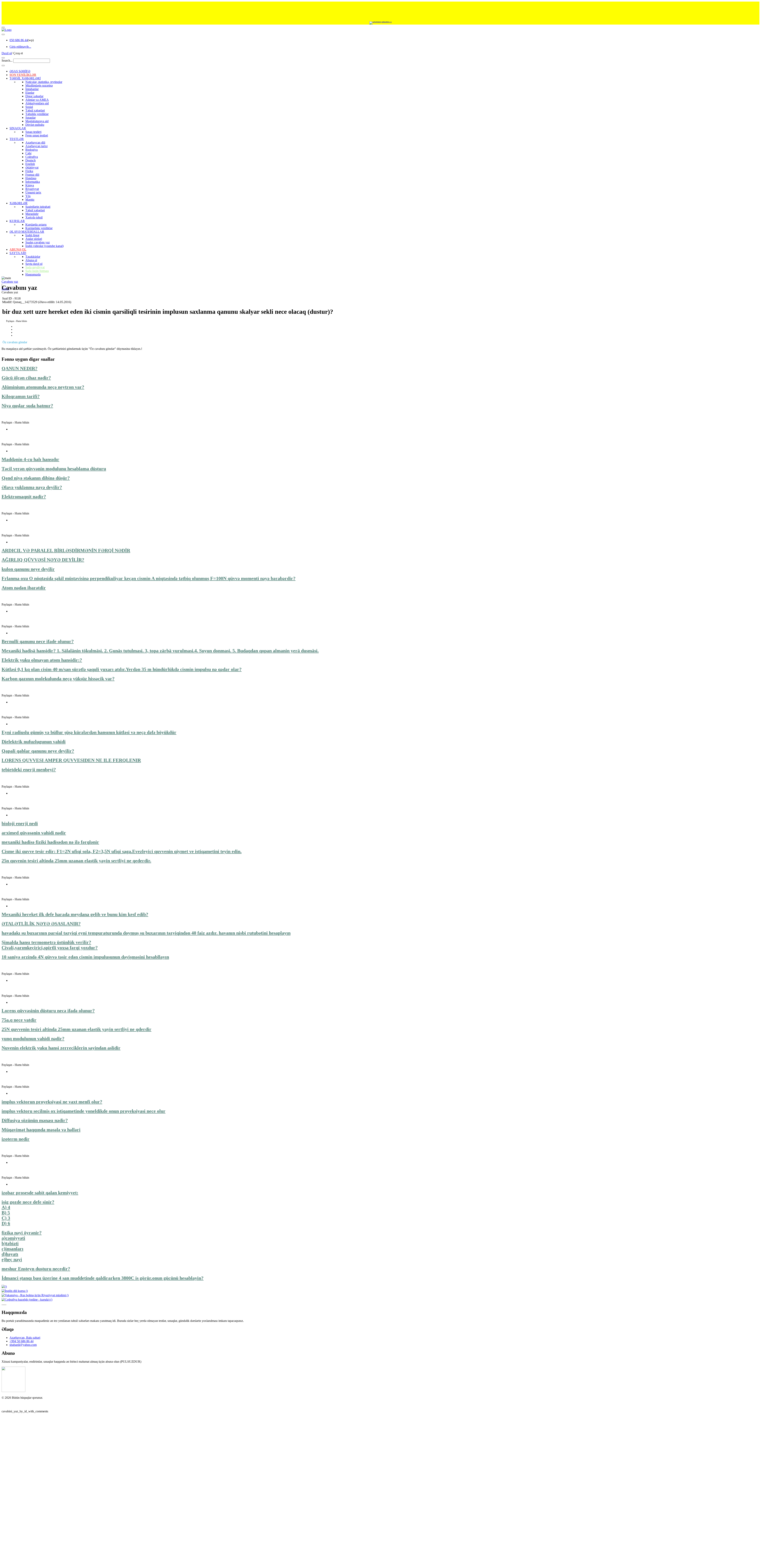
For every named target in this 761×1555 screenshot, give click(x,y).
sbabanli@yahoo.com (23, 1485)
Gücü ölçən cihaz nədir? (26, 377)
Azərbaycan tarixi (36, 146)
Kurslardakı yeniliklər (39, 228)
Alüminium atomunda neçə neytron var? (43, 387)
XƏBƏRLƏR (19, 203)
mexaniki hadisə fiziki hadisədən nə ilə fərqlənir (50, 842)
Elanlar (29, 92)
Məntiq (29, 199)
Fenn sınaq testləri (36, 135)
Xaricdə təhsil (34, 217)
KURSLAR (17, 221)
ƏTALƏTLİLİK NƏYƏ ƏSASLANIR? (41, 923)
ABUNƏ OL (18, 249)
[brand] (13, 1531)
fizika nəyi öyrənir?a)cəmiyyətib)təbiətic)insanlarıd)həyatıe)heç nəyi (22, 1246)
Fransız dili (32, 174)
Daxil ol (7, 53)
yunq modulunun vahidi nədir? (33, 1038)
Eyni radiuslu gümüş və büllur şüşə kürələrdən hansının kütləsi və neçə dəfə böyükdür (89, 732)
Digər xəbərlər (34, 96)
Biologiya (31, 149)
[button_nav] (3, 27)
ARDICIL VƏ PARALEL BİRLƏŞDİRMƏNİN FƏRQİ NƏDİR (66, 550)
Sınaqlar (30, 117)
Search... (7, 60)
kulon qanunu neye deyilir (28, 569)
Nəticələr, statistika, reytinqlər (43, 82)
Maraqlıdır (31, 214)
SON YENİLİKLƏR (23, 74)
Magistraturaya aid (37, 121)
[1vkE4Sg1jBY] (380, 23)
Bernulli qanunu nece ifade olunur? (38, 641)
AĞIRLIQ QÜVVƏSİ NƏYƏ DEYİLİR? (43, 559)
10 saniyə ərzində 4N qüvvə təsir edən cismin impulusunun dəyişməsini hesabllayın (85, 957)
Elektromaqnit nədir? (24, 496)
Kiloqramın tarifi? (21, 396)
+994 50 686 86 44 (21, 1481)
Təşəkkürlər (32, 256)
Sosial (29, 107)
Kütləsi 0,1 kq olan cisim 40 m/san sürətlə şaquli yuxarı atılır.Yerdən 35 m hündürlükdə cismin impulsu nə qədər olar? (122, 669)
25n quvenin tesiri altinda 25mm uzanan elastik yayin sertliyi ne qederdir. (76, 860)
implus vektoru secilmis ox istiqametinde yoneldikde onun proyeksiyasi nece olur (83, 1111)
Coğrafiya (31, 156)
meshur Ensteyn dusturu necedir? (36, 1268)
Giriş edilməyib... (20, 46)
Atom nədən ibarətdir (24, 587)
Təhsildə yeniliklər (37, 114)
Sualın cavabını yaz (37, 242)
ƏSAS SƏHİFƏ (20, 71)
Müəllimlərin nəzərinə (39, 85)
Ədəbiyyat (31, 167)
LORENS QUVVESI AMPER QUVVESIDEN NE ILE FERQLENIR (71, 760)
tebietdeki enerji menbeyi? (29, 769)
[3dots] (3, 34)
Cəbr (28, 153)
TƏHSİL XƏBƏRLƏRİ (25, 78)
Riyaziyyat (32, 189)
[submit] (3, 65)
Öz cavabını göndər (15, 342)
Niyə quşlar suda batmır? (27, 405)
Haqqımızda (33, 274)
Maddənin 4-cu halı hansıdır (30, 459)
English (30, 164)
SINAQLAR (18, 128)
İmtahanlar (32, 89)
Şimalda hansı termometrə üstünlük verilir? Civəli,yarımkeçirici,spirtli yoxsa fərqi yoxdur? (50, 945)
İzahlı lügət (32, 235)
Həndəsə (30, 178)
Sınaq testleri (33, 132)
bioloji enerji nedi (20, 823)
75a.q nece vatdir (19, 1020)
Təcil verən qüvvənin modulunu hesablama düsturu (54, 468)
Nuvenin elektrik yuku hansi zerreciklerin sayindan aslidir (61, 1047)
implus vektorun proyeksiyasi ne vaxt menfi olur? (52, 1101)
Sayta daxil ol (33, 263)
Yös (28, 196)
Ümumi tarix (33, 192)
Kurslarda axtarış (36, 224)
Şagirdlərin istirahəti (37, 206)
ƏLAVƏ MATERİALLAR (27, 231)
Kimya (29, 185)
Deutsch (30, 160)
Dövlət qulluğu (34, 124)
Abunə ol (31, 260)
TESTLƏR (17, 139)
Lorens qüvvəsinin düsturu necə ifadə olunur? (48, 1010)
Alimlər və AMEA (37, 99)
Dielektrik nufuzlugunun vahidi (34, 741)
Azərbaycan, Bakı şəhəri (25, 1478)
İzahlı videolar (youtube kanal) (44, 246)
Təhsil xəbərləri (35, 110)
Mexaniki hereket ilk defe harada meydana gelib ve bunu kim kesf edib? (75, 914)
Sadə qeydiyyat (35, 267)
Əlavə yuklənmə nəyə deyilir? (32, 487)
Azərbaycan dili (35, 142)
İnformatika (32, 181)
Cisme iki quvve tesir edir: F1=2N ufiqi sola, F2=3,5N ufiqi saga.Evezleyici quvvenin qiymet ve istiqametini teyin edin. (122, 851)
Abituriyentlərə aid (37, 103)
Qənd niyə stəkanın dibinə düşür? (36, 478)
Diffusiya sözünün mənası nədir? (35, 1120)
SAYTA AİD (18, 253)
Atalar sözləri (33, 238)
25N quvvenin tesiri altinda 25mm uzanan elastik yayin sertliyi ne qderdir (76, 1029)
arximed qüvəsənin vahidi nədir (34, 832)
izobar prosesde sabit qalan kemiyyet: (40, 1192)
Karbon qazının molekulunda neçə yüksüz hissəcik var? (58, 678)
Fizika (29, 171)
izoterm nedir (16, 1139)
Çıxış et (18, 53)
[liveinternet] (12, 1544)
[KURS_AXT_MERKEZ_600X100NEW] (380, 11)
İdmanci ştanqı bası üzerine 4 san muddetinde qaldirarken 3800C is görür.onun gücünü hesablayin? (103, 1278)
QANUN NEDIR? (19, 368)
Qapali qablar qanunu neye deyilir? (38, 751)
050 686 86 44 (19, 40)
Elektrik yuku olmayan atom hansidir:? (42, 660)
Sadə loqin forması (37, 271)
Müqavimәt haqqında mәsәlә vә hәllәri (41, 1129)
